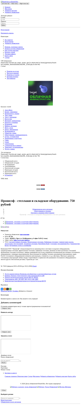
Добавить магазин (11, 10)
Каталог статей (10, 52)
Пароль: (3, 21)
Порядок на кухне (13, 71)
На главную (9, 40)
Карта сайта (9, 56)
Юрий (34, 266)
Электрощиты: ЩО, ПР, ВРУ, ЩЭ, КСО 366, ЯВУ (21, 279)
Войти (3, 25)
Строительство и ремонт (13, 145)
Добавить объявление (12, 12)
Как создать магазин (11, 50)
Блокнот (7, 7)
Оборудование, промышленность (16, 135)
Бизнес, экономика (11, 112)
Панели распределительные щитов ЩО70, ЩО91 (21, 277)
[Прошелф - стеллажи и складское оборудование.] (22, 222)
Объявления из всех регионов (11, 402)
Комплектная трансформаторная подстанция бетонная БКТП (25, 281)
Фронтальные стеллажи (35, 242)
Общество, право (10, 133)
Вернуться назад (6, 400)
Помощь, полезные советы (14, 47)
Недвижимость (10, 131)
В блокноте (8, 175)
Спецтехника (9, 144)
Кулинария (8, 124)
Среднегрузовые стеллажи (18, 242)
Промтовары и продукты (13, 138)
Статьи (7, 57)
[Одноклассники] (5, 289)
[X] (7, 289)
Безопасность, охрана (12, 113)
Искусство (8, 119)
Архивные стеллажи (31, 244)
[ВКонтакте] (2, 289)
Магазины (8, 9)
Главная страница (11, 376)
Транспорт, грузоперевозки (14, 147)
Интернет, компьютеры (12, 121)
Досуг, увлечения (10, 117)
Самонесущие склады (66, 242)
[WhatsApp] (10, 289)
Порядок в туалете (13, 75)
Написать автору (7, 291)
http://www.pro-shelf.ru (22, 240)
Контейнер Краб (43, 244)
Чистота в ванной (13, 73)
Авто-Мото (8, 110)
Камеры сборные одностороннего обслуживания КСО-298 (24, 276)
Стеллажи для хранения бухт (60, 244)
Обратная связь (22, 376)
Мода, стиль (9, 128)
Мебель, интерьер (11, 126)
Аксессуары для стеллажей (14, 244)
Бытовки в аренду (11, 373)
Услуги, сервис (10, 149)
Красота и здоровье (11, 122)
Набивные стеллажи (51, 242)
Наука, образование (11, 129)
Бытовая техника (12, 76)
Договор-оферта (10, 54)
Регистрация (5, 30)
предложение (24, 234)
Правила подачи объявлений (14, 48)
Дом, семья (8, 115)
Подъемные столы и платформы (20, 245)
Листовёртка (11, 78)
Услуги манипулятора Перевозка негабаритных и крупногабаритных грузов (30, 274)
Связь (7, 140)
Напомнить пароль (7, 33)
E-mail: (3, 17)
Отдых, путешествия (12, 136)
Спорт (7, 142)
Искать (4, 362)
